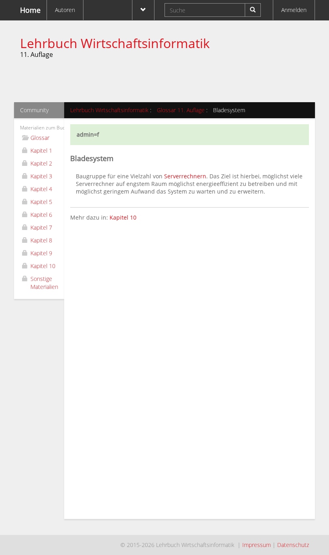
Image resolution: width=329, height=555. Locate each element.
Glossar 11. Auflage (181, 110)
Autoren (65, 10)
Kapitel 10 (123, 217)
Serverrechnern (185, 176)
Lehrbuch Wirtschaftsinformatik (115, 43)
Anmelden (294, 10)
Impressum (256, 545)
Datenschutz (293, 545)
